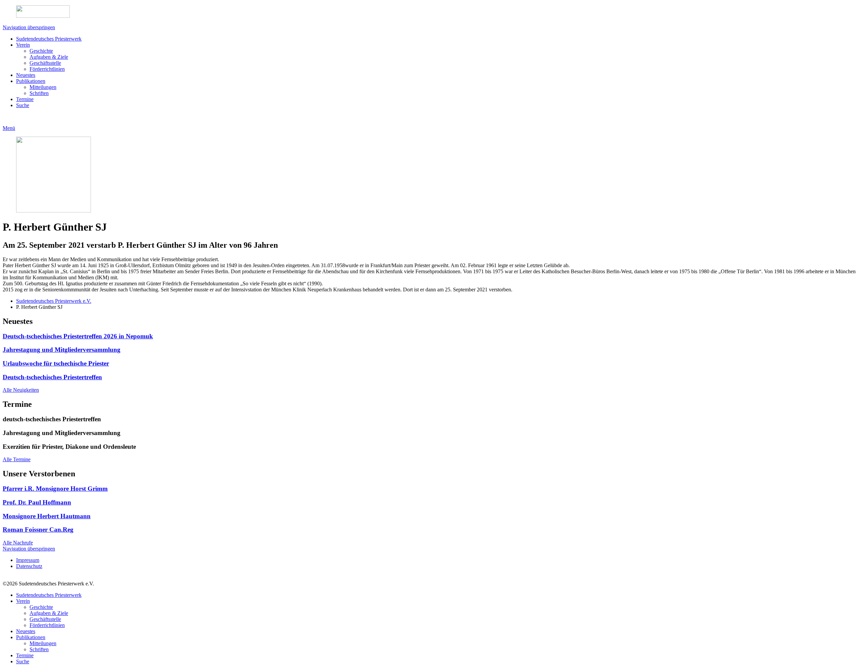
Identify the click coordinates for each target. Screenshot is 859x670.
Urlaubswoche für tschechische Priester (56, 363)
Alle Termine (17, 459)
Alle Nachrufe (18, 542)
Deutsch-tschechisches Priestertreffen (52, 377)
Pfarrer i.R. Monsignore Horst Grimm (55, 488)
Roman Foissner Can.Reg (38, 529)
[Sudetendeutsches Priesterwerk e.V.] (429, 12)
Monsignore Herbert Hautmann (47, 516)
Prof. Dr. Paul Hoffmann (37, 502)
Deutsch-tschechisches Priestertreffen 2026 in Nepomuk (78, 336)
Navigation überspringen (29, 27)
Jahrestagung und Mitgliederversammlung (61, 349)
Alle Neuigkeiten (21, 390)
